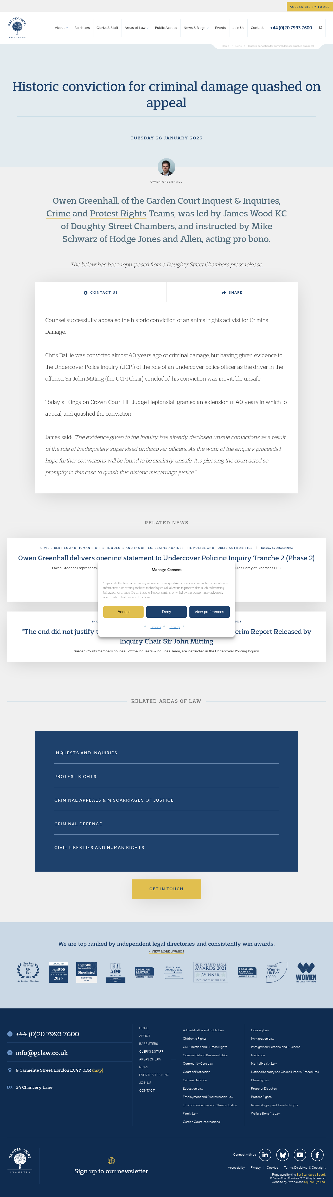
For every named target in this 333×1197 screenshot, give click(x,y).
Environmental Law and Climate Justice (210, 1105)
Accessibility (236, 1167)
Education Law (193, 1088)
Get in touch (166, 888)
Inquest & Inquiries (240, 200)
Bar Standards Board (311, 1174)
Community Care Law (198, 1063)
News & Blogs (195, 27)
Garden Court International (201, 1122)
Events (220, 27)
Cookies (156, 627)
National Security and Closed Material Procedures (285, 1072)
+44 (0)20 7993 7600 (291, 28)
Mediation (258, 1055)
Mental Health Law (264, 1063)
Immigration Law (262, 1038)
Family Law (190, 1113)
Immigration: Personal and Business (275, 1047)
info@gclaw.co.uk (42, 1053)
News (143, 1067)
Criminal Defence (78, 823)
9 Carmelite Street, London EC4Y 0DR (59, 1070)
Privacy (175, 627)
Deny (166, 612)
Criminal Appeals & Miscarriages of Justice (114, 800)
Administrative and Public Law (203, 1030)
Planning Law (260, 1080)
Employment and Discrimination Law (208, 1097)
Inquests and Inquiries (86, 752)
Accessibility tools (310, 7)
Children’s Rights (195, 1038)
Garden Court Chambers (17, 27)
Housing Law (260, 1030)
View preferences (209, 612)
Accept (124, 612)
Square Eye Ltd (314, 1182)
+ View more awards (166, 951)
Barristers (82, 27)
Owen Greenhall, (86, 200)
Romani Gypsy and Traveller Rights (274, 1105)
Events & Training (154, 1075)
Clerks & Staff (107, 27)
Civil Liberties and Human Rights (99, 847)
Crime (58, 213)
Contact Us (103, 292)
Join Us (238, 27)
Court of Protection (196, 1072)
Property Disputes (264, 1088)
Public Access (166, 27)
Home (144, 1028)
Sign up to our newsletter (111, 1171)
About (60, 27)
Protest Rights (118, 213)
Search (320, 28)
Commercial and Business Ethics (205, 1055)
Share (234, 292)
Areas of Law (135, 27)
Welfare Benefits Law (265, 1113)
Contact (257, 27)
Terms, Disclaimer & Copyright (305, 1167)
